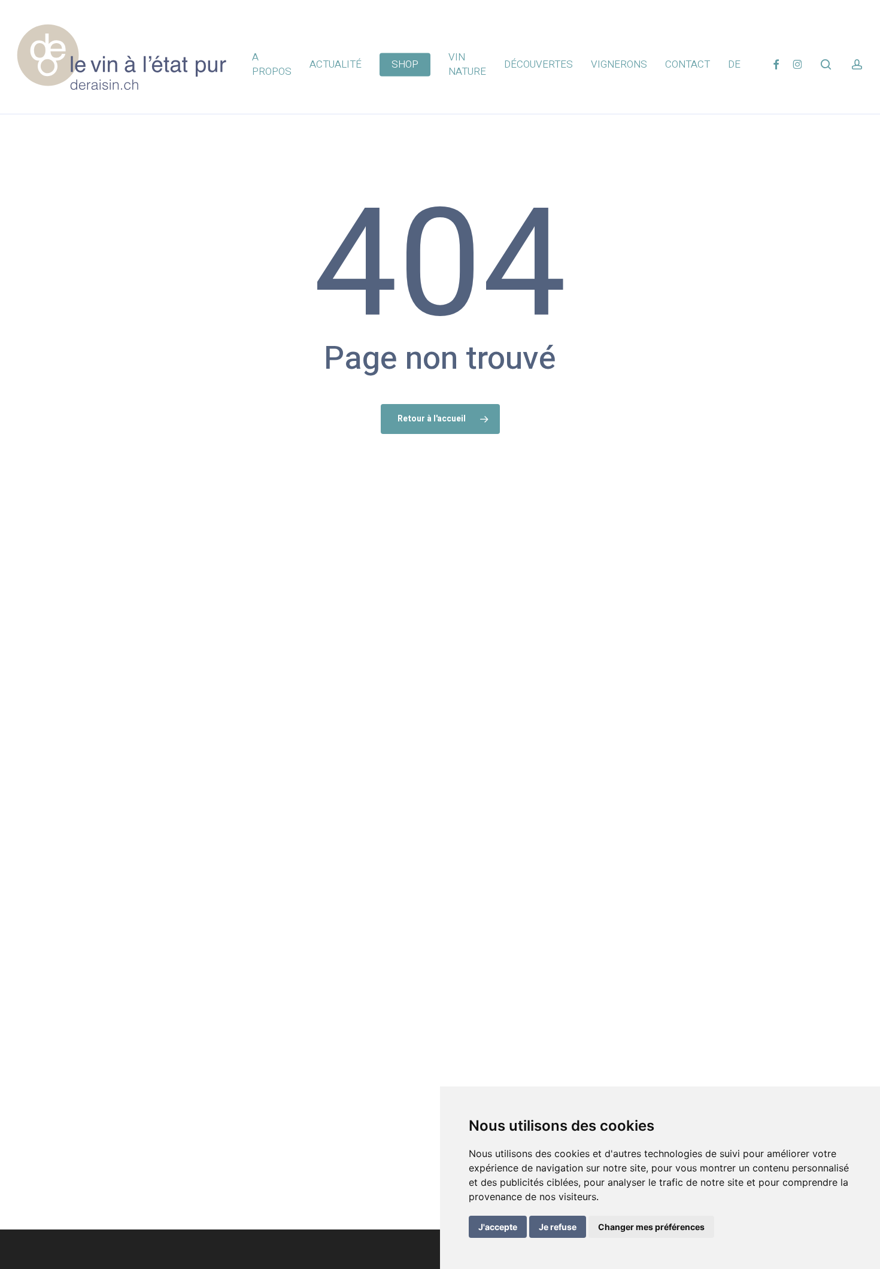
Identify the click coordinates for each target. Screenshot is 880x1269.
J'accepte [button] (497, 1227)
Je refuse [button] (557, 1227)
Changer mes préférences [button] (651, 1227)
